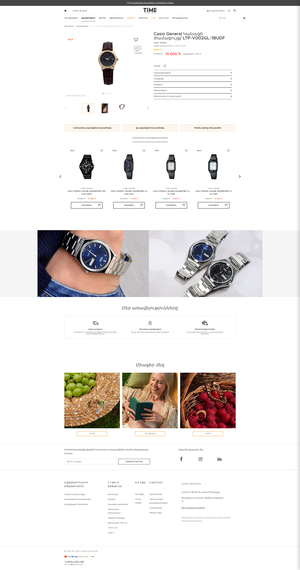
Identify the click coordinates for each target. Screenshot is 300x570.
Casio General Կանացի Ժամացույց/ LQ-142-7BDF (213, 192)
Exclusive (164, 18)
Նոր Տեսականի (71, 18)
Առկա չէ (157, 49)
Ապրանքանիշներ (180, 18)
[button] (103, 93)
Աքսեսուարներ (116, 18)
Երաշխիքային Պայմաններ (76, 504)
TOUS (153, 18)
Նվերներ (131, 18)
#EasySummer (150, 434)
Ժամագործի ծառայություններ (77, 499)
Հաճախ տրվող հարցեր (74, 494)
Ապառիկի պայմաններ (118, 504)
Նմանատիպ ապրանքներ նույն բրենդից (92, 128)
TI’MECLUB (112, 528)
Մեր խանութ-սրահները (193, 508)
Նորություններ (156, 508)
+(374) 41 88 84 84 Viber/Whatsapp (200, 492)
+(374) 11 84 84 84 (191, 483)
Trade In (111, 533)
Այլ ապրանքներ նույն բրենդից (150, 128)
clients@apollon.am (73, 564)
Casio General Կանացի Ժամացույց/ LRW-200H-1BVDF (86, 192)
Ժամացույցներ (88, 18)
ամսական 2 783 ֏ (192, 54)
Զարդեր (102, 18)
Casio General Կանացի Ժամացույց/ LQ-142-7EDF (171, 192)
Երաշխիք (158, 79)
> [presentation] (147, 108)
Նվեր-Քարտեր (156, 494)
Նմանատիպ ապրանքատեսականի (150, 138)
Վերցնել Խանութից (116, 518)
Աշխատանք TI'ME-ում (117, 523)
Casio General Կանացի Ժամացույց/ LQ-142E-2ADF (129, 192)
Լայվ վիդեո (138, 53)
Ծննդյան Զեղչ (156, 513)
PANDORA (143, 18)
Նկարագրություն (162, 73)
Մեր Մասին (113, 494)
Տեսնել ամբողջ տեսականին (207, 128)
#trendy (92, 434)
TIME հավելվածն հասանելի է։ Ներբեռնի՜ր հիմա (150, 3)
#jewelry (207, 434)
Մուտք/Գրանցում (217, 11)
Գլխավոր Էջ (69, 26)
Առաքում (158, 84)
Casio (156, 43)
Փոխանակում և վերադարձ (167, 96)
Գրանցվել (139, 494)
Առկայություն (160, 90)
